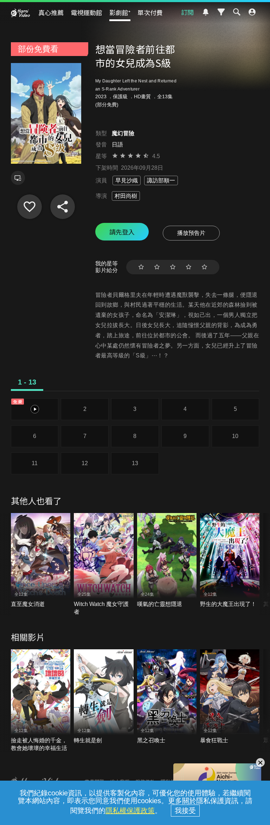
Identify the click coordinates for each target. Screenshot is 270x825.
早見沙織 (126, 180)
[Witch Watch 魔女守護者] (104, 564)
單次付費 (150, 12)
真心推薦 (51, 12)
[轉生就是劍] (104, 696)
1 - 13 (27, 382)
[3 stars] (173, 267)
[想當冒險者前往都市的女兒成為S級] (29, 206)
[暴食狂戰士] (230, 696)
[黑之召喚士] (167, 696)
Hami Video (20, 12)
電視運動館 (86, 12)
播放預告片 (191, 233)
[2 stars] (157, 267)
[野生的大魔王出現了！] (230, 560)
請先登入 (122, 231)
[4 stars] (189, 267)
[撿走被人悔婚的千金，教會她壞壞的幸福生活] (41, 700)
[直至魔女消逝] (41, 560)
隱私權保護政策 (130, 810)
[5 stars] (204, 267)
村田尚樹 (126, 196)
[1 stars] (141, 267)
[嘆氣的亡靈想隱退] (167, 560)
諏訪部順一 (161, 180)
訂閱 (187, 12)
